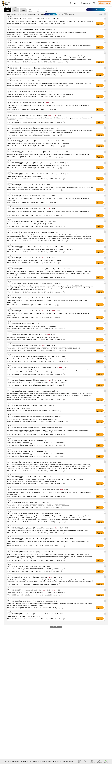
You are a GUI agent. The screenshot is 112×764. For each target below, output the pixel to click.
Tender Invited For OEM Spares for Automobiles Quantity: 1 (24, 616)
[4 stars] (23, 14)
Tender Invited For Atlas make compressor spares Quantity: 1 (24, 176)
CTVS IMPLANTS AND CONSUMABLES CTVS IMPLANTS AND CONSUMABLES (31, 326)
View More (56, 627)
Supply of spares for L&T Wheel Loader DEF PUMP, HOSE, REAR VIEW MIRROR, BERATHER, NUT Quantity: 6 (40, 249)
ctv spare (37, 14)
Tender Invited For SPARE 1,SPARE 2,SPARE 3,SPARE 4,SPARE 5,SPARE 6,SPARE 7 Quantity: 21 (36, 569)
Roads (24, 247)
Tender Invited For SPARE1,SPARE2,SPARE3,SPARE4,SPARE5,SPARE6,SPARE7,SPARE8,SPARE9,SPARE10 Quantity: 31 (43, 348)
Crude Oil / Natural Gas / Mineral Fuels (33, 174)
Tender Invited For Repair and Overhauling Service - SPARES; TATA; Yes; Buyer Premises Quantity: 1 (36, 359)
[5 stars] (25, 14)
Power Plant (25, 115)
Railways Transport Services (30, 29)
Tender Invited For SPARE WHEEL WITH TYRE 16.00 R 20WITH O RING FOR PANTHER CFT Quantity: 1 (38, 165)
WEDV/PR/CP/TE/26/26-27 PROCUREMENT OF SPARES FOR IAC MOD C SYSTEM (32, 419)
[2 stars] (20, 14)
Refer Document (16, 23)
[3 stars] (22, 14)
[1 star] (18, 14)
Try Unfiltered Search (50, 14)
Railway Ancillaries (27, 53)
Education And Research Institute (31, 152)
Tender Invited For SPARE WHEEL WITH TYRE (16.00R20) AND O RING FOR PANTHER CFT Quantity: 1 (38, 143)
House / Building (26, 601)
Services (74, 3)
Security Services (27, 18)
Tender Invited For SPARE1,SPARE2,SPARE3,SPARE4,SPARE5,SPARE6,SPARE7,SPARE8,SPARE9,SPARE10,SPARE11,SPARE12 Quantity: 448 (50, 187)
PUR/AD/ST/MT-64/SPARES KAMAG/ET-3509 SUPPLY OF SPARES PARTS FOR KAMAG (33, 337)
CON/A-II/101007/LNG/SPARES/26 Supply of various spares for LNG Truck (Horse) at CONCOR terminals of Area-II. (41, 443)
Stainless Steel (26, 91)
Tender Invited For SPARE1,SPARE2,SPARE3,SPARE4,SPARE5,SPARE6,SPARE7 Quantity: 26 (35, 260)
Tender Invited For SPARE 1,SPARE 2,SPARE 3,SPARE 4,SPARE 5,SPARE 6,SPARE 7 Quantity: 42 (36, 592)
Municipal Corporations (28, 551)
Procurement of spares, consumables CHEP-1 (20, 408)
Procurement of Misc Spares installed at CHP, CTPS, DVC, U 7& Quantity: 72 (29, 224)
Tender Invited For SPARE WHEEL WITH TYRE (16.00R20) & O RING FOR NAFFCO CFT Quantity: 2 (36, 382)
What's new (86, 3)
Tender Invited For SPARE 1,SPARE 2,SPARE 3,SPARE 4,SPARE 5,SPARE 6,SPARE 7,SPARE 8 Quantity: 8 (38, 505)
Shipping (24, 334)
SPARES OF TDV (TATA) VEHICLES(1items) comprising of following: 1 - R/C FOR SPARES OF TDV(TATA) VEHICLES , (42, 94)
